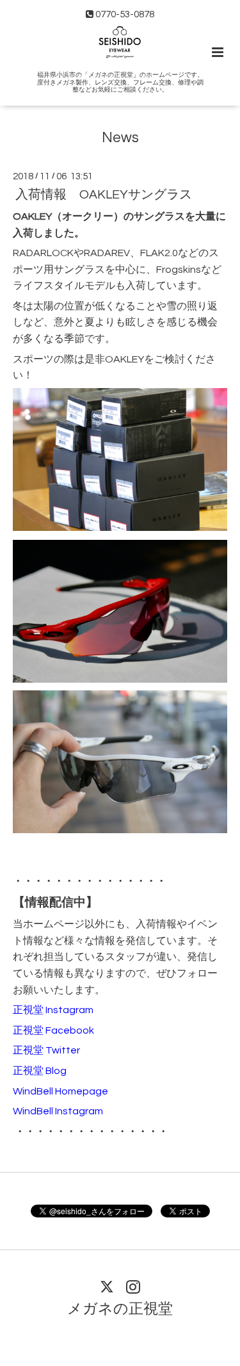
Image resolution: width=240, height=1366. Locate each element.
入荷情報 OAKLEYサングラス (103, 194)
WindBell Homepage (60, 1091)
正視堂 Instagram (53, 1010)
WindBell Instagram (58, 1111)
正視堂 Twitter (46, 1050)
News (120, 138)
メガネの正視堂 (120, 1309)
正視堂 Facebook (53, 1030)
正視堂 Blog (40, 1071)
